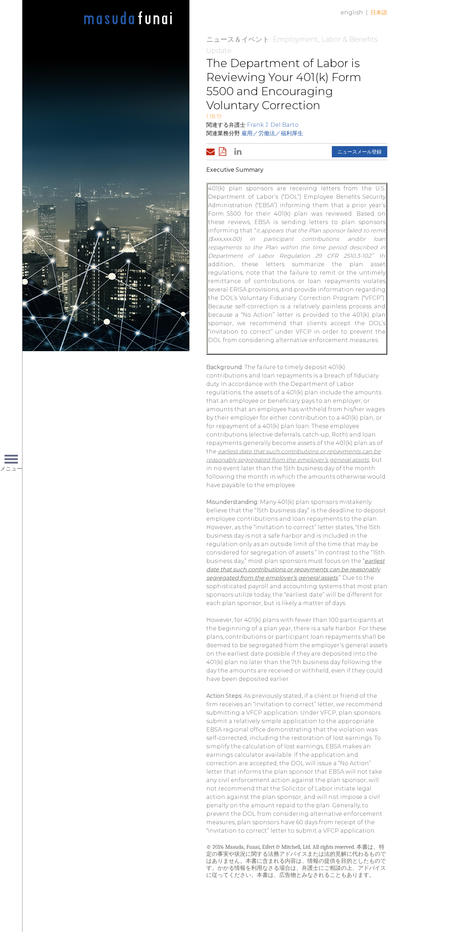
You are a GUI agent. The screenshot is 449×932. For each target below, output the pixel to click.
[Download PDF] (224, 151)
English (352, 12)
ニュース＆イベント (237, 39)
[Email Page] (211, 151)
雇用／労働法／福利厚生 (272, 133)
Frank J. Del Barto (273, 125)
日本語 (378, 12)
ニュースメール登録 (359, 152)
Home (128, 18)
